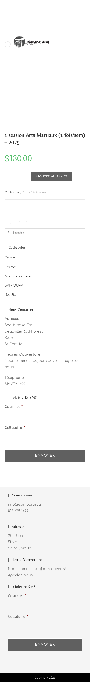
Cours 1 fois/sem (34, 192)
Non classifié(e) (18, 276)
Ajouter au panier (51, 176)
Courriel (14, 407)
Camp (10, 258)
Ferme (10, 267)
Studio (10, 295)
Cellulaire (15, 428)
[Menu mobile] (83, 41)
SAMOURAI (14, 285)
